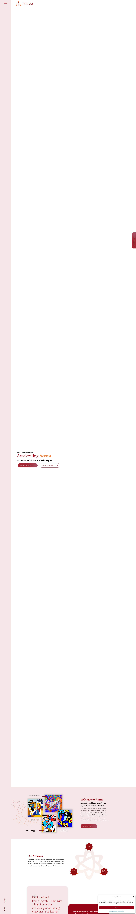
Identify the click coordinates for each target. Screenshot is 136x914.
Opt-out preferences (113, 911)
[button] (133, 897)
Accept (116, 907)
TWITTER (4, 909)
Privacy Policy (121, 911)
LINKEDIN (4, 900)
